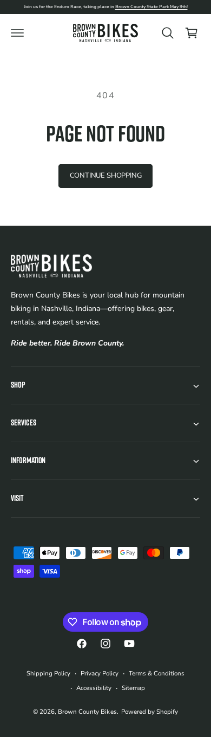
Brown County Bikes (87, 711)
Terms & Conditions (156, 673)
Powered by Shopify (149, 711)
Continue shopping (106, 175)
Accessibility (93, 688)
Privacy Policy (99, 673)
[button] (17, 33)
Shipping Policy (48, 673)
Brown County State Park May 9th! (151, 7)
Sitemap (133, 688)
